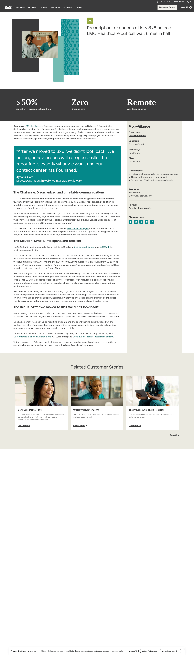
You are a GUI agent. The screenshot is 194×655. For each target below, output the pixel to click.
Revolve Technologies (78, 229)
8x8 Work (104, 247)
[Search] (157, 2)
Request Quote (167, 7)
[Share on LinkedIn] (136, 222)
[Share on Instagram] (152, 222)
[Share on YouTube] (146, 222)
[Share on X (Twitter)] (141, 222)
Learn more (25, 426)
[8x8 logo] (8, 7)
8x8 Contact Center (84, 247)
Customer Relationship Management (32, 337)
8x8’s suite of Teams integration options (93, 337)
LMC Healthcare (137, 136)
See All (173, 435)
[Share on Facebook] (130, 222)
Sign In (189, 2)
